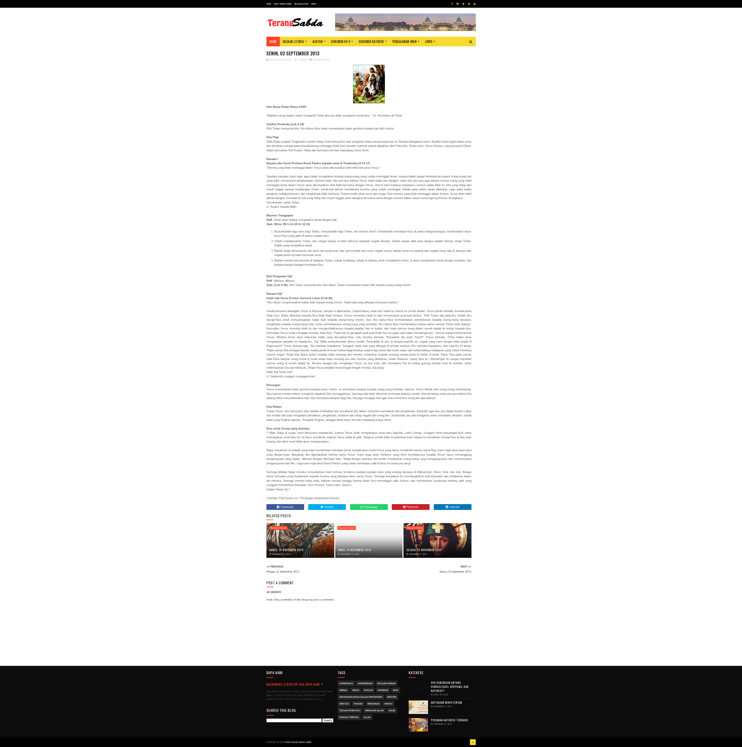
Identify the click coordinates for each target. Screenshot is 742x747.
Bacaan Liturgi (293, 41)
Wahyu (388, 703)
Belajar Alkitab (301, 3)
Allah (367, 717)
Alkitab (317, 41)
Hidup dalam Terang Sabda (298, 742)
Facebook (287, 507)
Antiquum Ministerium (446, 702)
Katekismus (346, 683)
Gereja (343, 690)
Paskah (358, 703)
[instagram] (457, 4)
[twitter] (463, 4)
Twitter (328, 507)
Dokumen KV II (340, 41)
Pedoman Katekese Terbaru (449, 720)
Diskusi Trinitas (349, 717)
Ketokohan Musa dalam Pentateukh (361, 697)
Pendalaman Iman (404, 41)
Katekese (383, 690)
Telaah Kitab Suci (350, 710)
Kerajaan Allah (374, 710)
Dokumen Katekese (371, 41)
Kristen (391, 697)
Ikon (395, 690)
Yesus (355, 690)
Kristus (344, 703)
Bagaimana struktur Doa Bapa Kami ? (294, 684)
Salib (392, 710)
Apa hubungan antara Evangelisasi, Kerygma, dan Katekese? (450, 686)
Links (428, 41)
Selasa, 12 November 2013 (424, 550)
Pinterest (412, 507)
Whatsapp (370, 507)
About (314, 3)
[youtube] (474, 4)
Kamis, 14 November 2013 (286, 550)
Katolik (368, 690)
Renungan (374, 703)
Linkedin (454, 507)
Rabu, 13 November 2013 (354, 550)
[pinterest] (469, 4)
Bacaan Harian (321, 59)
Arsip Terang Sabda (283, 3)
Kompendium (365, 683)
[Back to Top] (473, 742)
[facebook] (452, 4)
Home (268, 3)
